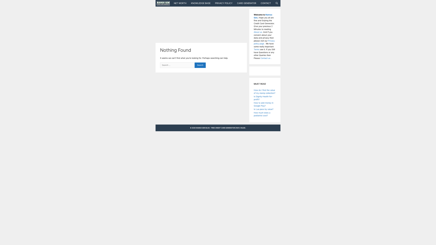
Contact (266, 3)
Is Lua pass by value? (263, 109)
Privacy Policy (224, 3)
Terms (257, 49)
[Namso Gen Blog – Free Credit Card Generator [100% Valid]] (164, 3)
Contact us (265, 58)
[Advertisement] (201, 25)
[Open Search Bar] (276, 3)
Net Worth (180, 3)
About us (258, 32)
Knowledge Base (201, 3)
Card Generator (246, 3)
